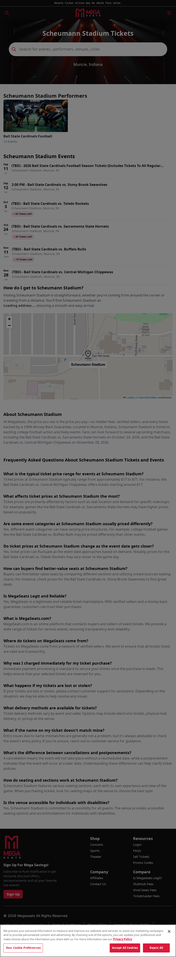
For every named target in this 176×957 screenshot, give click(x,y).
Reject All (156, 948)
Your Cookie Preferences (23, 948)
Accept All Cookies (125, 948)
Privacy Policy (122, 939)
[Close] (169, 931)
